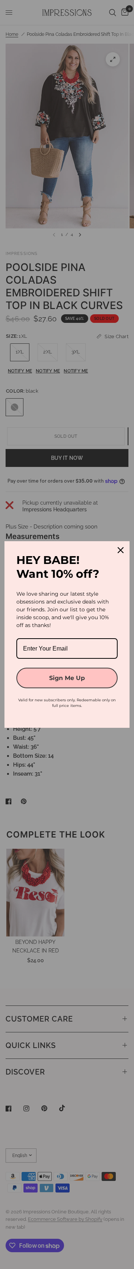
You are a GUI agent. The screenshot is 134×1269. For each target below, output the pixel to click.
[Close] (121, 550)
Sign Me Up (67, 678)
